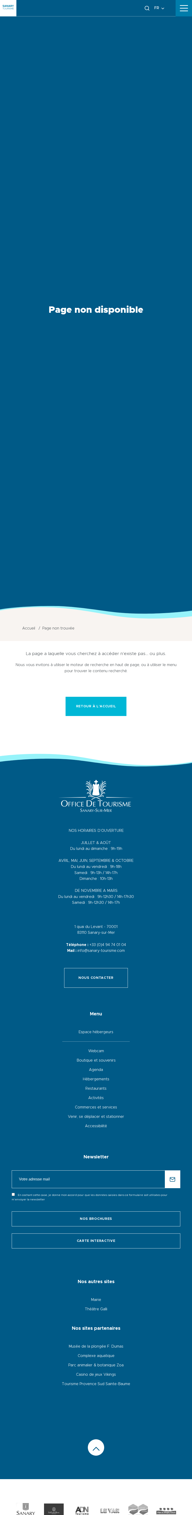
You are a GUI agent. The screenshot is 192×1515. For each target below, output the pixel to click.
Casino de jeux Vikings (96, 1374)
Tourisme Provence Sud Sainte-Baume (96, 1384)
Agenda (96, 1070)
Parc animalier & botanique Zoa (96, 1365)
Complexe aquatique (96, 1356)
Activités (96, 1098)
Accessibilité (96, 1126)
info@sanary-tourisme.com (101, 951)
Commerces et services (96, 1107)
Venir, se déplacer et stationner (96, 1117)
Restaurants (96, 1088)
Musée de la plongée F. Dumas (96, 1346)
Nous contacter (96, 978)
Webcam (96, 1051)
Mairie (96, 1300)
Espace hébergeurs (96, 1032)
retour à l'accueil (96, 706)
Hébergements (96, 1079)
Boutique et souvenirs (96, 1060)
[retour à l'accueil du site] (8, 8)
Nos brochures (96, 1219)
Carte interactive (96, 1241)
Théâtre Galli (96, 1309)
